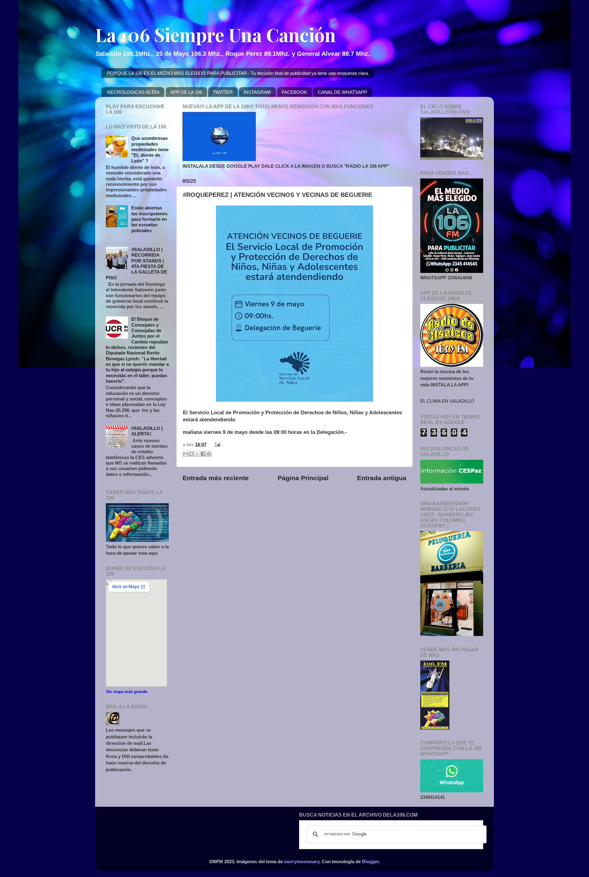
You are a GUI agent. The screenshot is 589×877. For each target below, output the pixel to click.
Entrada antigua (381, 478)
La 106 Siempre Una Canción (215, 34)
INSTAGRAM (257, 92)
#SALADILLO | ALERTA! (147, 431)
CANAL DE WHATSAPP (342, 92)
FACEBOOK (294, 92)
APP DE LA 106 (186, 92)
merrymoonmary (301, 861)
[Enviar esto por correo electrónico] (186, 454)
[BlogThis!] (191, 454)
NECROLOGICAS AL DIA (133, 92)
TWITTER (223, 92)
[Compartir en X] (197, 454)
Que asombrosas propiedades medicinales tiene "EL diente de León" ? (149, 149)
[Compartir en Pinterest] (209, 454)
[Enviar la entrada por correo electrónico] (216, 444)
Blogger (370, 861)
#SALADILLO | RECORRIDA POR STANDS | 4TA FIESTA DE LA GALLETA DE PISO (136, 263)
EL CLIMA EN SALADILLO (447, 401)
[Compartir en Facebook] (203, 454)
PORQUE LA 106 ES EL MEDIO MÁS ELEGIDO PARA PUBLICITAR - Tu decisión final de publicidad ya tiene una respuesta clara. (238, 73)
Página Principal (303, 478)
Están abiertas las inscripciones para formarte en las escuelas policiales (149, 219)
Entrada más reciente (216, 478)
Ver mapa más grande (126, 691)
